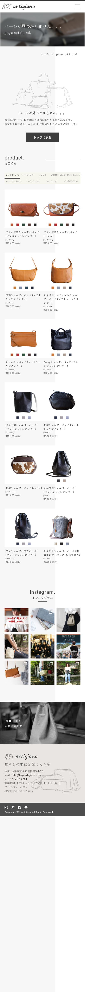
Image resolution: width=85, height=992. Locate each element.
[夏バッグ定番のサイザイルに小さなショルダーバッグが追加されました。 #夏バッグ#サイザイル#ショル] (16, 646)
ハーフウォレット (14, 181)
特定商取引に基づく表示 (19, 791)
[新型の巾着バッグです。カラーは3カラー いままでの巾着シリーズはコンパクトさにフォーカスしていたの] (68, 673)
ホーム (45, 54)
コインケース (33, 181)
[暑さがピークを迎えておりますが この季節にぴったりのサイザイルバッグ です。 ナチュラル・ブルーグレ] (42, 673)
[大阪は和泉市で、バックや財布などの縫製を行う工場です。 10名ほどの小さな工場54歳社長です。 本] (42, 646)
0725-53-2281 (16, 779)
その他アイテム (71, 181)
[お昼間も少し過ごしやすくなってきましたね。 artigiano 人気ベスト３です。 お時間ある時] (16, 673)
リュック (42, 175)
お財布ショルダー (58, 175)
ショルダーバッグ (13, 175)
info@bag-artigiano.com (23, 775)
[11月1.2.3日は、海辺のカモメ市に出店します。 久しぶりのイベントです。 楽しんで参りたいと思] (68, 646)
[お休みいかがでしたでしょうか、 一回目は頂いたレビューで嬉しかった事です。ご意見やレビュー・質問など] (16, 620)
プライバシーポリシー (18, 787)
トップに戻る (42, 137)
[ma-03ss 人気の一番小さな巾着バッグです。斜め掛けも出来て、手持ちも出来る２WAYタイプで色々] (68, 620)
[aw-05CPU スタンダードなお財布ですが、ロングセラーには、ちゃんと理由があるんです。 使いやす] (42, 620)
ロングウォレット (73, 175)
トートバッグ (27, 175)
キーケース (52, 181)
